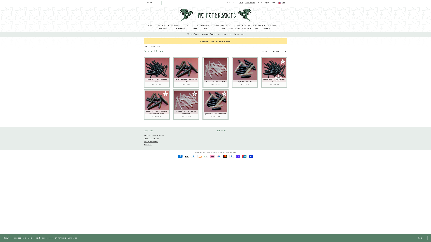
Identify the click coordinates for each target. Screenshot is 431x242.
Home (150, 26)
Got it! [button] (420, 238)
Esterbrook (267, 28)
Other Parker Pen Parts (202, 28)
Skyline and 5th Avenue (247, 28)
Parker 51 (274, 26)
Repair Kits (175, 26)
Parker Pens (181, 28)
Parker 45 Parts (166, 28)
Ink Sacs (161, 26)
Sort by (264, 51)
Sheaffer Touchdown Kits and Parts (251, 26)
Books (188, 26)
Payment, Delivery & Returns (154, 135)
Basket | (268, 3)
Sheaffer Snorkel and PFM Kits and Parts (212, 26)
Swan (231, 28)
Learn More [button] (72, 238)
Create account (250, 3)
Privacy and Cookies (151, 141)
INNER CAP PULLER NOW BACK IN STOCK (215, 41)
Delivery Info (231, 3)
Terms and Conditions (151, 138)
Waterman (221, 28)
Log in (241, 3)
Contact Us (148, 145)
